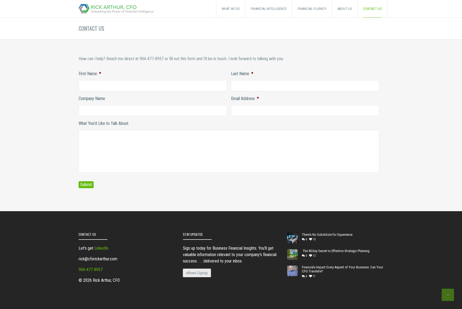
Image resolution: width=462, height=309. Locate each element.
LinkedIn (101, 248)
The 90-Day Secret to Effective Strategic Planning (335, 251)
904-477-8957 (91, 269)
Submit (86, 184)
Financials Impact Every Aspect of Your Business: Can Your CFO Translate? (342, 269)
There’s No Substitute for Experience (327, 235)
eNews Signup (197, 273)
